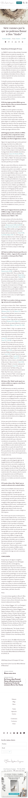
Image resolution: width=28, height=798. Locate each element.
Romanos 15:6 (5, 311)
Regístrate (6, 752)
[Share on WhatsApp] (12, 42)
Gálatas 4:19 (10, 235)
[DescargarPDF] (15, 42)
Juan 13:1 (4, 340)
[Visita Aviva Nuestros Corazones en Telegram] (20, 733)
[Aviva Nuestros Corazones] (7, 3)
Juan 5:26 (20, 362)
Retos (14, 704)
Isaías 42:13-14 (8, 227)
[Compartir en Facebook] (9, 42)
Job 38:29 (19, 225)
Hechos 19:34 (18, 154)
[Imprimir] (22, 42)
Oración (18, 39)
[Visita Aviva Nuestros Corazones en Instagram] (3, 733)
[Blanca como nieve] (1, 7)
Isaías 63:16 (22, 277)
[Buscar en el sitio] (23, 3)
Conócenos (14, 721)
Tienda (14, 709)
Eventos (14, 714)
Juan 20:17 (4, 317)
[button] (26, 3)
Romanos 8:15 (10, 321)
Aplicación (14, 711)
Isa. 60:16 (3, 235)
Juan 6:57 (16, 358)
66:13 (17, 227)
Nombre (4, 744)
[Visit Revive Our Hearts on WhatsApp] (10, 733)
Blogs (14, 702)
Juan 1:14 (19, 325)
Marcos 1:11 (13, 325)
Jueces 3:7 (11, 154)
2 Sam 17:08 (21, 233)
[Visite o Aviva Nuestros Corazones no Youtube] (14, 733)
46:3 (14, 227)
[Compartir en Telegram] (5, 42)
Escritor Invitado (6, 39)
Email (3, 748)
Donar (19, 2)
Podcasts (14, 699)
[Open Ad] (14, 784)
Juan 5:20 (9, 350)
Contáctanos (14, 719)
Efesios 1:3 (17, 311)
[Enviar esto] (19, 42)
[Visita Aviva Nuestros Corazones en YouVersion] (24, 733)
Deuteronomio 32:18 (11, 225)
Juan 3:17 (4, 338)
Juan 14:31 (7, 354)
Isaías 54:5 (21, 275)
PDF (24, 39)
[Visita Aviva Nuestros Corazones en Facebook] (7, 733)
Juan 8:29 (16, 356)
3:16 (23, 325)
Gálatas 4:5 (17, 321)
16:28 (9, 340)
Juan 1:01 (15, 366)
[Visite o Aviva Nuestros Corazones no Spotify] (17, 733)
